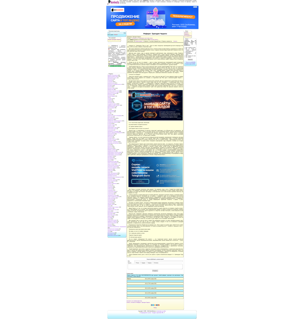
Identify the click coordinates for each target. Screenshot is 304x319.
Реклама (109, 182)
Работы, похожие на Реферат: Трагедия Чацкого (138, 302)
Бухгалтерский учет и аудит (113, 92)
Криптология (110, 136)
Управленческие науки (112, 209)
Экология (109, 224)
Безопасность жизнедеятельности (114, 84)
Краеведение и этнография (113, 131)
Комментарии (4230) (190, 63)
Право (109, 171)
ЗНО (109, 113)
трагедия (114, 39)
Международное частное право (114, 153)
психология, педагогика (112, 179)
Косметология (110, 130)
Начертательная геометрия (113, 165)
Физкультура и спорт (112, 212)
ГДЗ (108, 97)
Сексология (110, 186)
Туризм (109, 205)
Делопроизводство (111, 106)
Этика (109, 231)
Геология (109, 101)
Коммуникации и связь (112, 127)
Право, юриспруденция (112, 173)
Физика (109, 211)
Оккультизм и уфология (112, 166)
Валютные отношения (112, 93)
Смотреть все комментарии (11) (134, 301)
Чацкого (119, 39)
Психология (110, 178)
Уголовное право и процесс (113, 207)
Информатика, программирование (115, 120)
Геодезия (109, 99)
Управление (110, 208)
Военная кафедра (111, 96)
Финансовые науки (111, 214)
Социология (110, 187)
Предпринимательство (112, 174)
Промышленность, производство (114, 177)
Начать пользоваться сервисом (117, 66)
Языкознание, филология (113, 235)
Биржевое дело (111, 89)
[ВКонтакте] (151, 305)
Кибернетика (110, 126)
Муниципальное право (112, 161)
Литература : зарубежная (113, 141)
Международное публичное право (114, 152)
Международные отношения (113, 154)
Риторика (109, 184)
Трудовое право (111, 204)
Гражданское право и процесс (114, 105)
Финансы (109, 216)
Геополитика (110, 102)
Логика (109, 144)
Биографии (110, 85)
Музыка (109, 160)
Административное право (113, 76)
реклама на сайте (161, 311)
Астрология (110, 80)
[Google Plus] (158, 305)
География (110, 98)
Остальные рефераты (112, 167)
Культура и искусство (112, 139)
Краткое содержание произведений (115, 132)
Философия (110, 213)
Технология (110, 200)
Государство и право (112, 103)
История (109, 123)
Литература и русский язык (113, 143)
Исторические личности (112, 122)
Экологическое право (112, 222)
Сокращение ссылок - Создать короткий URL (152, 312)
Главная (186, 32)
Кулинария (110, 137)
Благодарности (188, 35)
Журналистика (111, 111)
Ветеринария (110, 94)
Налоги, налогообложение (113, 162)
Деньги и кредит (111, 107)
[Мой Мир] (157, 305)
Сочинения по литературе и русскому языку (142, 38)
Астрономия (110, 81)
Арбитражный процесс (112, 77)
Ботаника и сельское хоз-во (113, 90)
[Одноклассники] (155, 305)
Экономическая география (113, 228)
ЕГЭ (108, 109)
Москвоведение (111, 158)
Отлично (156, 262)
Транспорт (110, 203)
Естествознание (111, 110)
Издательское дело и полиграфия (114, 115)
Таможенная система (112, 195)
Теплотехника (110, 199)
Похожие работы (154, 39)
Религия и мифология (112, 183)
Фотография (110, 217)
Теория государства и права (113, 196)
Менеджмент (110, 156)
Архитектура (110, 79)
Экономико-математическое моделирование (117, 226)
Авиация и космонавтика (113, 75)
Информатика (110, 119)
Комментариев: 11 (139, 41)
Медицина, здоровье (112, 149)
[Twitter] (153, 305)
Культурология (111, 140)
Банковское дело (111, 83)
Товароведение (111, 201)
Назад (155, 307)
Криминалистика (111, 133)
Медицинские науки (112, 150)
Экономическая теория (112, 230)
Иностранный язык (111, 118)
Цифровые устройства (112, 221)
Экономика (110, 225)
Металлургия (110, 157)
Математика (110, 148)
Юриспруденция (111, 232)
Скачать (175, 41)
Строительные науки (112, 191)
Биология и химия (111, 88)
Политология (110, 170)
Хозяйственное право (112, 220)
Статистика (110, 188)
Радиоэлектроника (111, 180)
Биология (109, 86)
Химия (109, 218)
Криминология (110, 135)
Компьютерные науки (112, 128)
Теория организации (112, 197)
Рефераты (186, 34)
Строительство (111, 192)
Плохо (137, 262)
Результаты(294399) (190, 62)
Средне (143, 262)
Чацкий (109, 39)
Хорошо (150, 262)
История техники (111, 124)
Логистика (110, 145)
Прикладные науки (111, 175)
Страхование (110, 190)
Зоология (109, 114)
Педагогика (110, 169)
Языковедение (111, 234)
